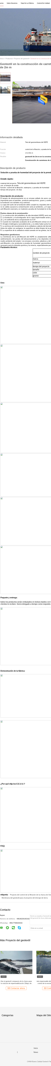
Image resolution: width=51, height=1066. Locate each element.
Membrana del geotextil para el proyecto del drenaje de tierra (25, 898)
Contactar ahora (18, 988)
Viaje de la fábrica (27, 3)
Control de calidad (43, 3)
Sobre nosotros (12, 3)
